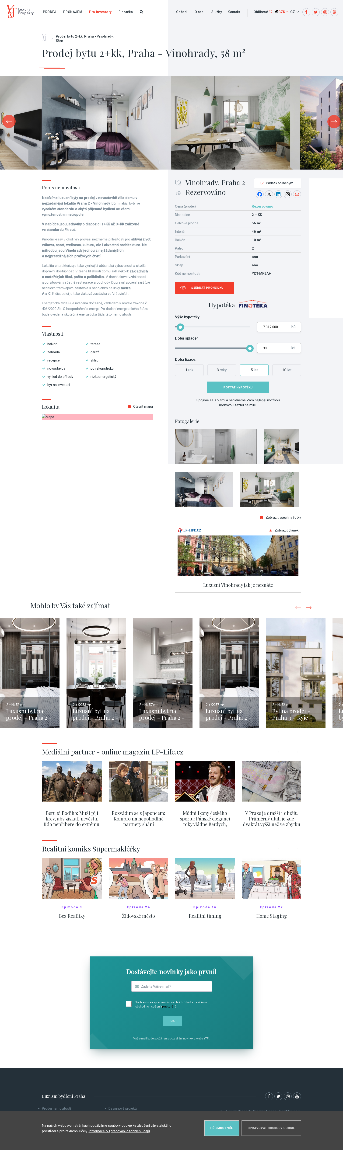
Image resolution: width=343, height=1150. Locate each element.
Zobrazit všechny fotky (283, 517)
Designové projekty (122, 1108)
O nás (199, 12)
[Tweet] (269, 194)
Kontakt (234, 12)
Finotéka (126, 12)
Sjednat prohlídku (207, 287)
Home (46, 36)
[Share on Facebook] (260, 194)
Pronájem (72, 12)
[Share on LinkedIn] (278, 194)
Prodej (49, 12)
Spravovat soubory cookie (271, 1128)
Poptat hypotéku (238, 387)
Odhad (181, 12)
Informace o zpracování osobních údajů (119, 1131)
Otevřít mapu (143, 406)
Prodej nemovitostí (56, 1108)
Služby (216, 12)
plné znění (168, 1006)
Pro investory (100, 12)
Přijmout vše (221, 1128)
